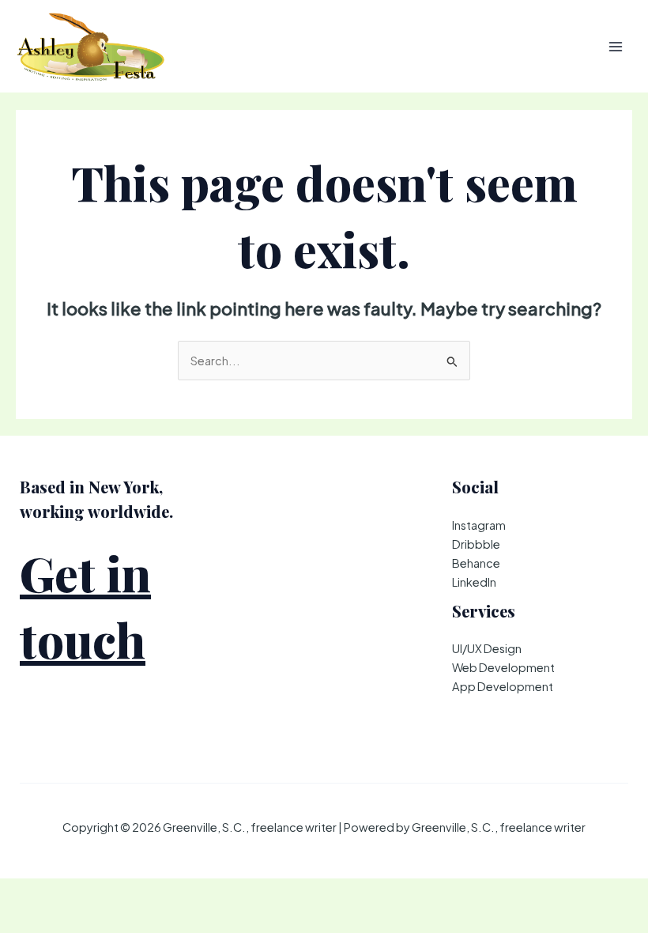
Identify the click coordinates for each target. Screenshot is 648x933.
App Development (502, 686)
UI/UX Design (487, 648)
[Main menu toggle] (615, 46)
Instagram (479, 525)
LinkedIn (474, 582)
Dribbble (476, 544)
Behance (476, 563)
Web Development (503, 667)
